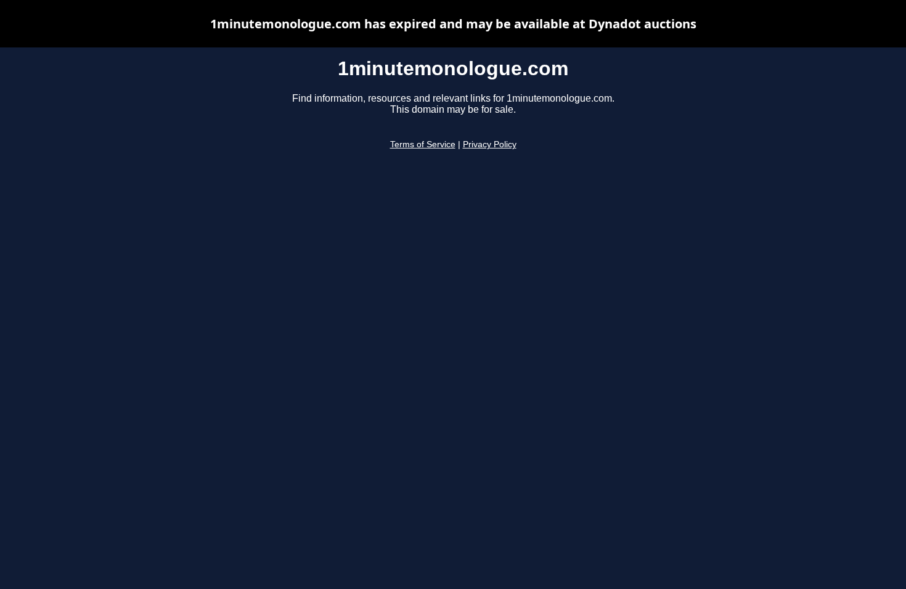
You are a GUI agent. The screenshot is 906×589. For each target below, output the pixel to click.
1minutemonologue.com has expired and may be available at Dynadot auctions (453, 23)
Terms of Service (422, 144)
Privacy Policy (489, 144)
